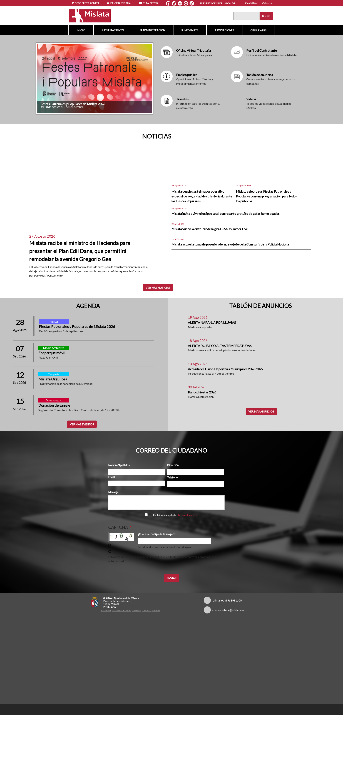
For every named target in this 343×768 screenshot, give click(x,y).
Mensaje (113, 492)
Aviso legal (106, 610)
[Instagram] (180, 3)
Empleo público (186, 75)
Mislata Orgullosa (52, 379)
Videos (251, 99)
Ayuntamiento (114, 30)
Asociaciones (224, 30)
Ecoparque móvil (51, 353)
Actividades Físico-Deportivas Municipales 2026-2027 (225, 369)
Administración (154, 30)
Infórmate (191, 30)
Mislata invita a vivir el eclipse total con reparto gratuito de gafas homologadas (226, 213)
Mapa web (136, 610)
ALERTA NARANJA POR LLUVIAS (212, 322)
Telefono (172, 477)
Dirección (173, 465)
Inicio (81, 30)
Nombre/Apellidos (119, 465)
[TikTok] (191, 3)
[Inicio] (87, 15)
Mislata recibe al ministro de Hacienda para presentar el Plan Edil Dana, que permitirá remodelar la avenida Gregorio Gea (79, 251)
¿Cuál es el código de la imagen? (156, 534)
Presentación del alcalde (217, 3)
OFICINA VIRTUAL (121, 3)
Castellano (251, 3)
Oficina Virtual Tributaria (193, 50)
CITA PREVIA (151, 3)
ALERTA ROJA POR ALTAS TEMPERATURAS (220, 346)
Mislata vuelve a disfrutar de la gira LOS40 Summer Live (210, 229)
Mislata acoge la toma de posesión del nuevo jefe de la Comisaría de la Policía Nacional (231, 244)
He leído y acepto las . (175, 515)
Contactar (146, 610)
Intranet (156, 610)
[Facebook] (168, 3)
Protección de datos (121, 610)
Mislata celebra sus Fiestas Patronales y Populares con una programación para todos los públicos (266, 196)
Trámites (182, 99)
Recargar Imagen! (109, 545)
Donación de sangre (54, 405)
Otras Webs (258, 30)
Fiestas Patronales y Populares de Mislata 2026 (72, 104)
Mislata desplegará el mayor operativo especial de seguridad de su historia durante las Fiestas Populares (202, 196)
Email (111, 477)
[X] (174, 3)
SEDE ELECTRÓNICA (87, 3)
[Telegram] (185, 3)
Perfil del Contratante (261, 50)
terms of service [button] (187, 515)
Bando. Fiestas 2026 (202, 392)
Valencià (267, 3)
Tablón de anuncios (259, 75)
